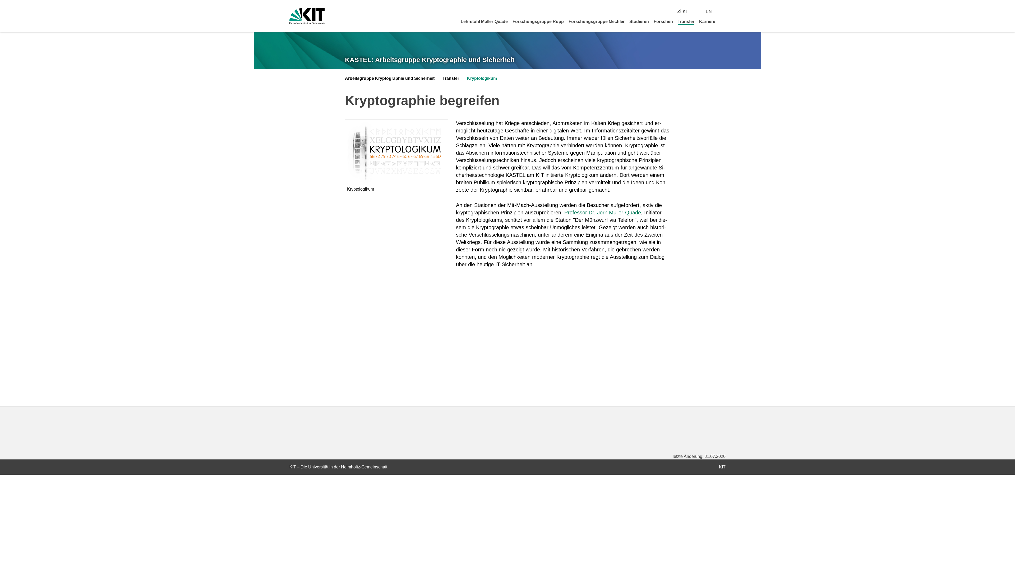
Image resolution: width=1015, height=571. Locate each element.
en (709, 11)
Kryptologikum (482, 78)
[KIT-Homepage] (307, 16)
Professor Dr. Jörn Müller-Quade (602, 212)
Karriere (707, 21)
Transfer (686, 21)
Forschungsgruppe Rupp (538, 21)
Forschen (663, 21)
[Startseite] (724, 21)
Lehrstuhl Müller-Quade (484, 21)
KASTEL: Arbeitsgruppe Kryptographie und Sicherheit (429, 59)
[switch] (724, 11)
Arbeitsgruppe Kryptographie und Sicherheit (390, 78)
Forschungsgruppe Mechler (597, 21)
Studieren (639, 21)
